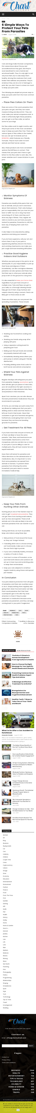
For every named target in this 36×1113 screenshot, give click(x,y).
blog (4, 840)
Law (4, 939)
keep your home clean (24, 280)
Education (6, 879)
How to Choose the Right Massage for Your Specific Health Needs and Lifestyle (23, 666)
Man (4, 947)
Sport (4, 988)
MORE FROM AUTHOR (23, 651)
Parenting (6, 967)
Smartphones (7, 986)
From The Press (8, 895)
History (5, 917)
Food (4, 892)
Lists (4, 945)
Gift (4, 906)
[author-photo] (18, 639)
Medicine (6, 953)
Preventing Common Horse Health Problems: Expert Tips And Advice (23, 675)
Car (4, 726)
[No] (34, 1107)
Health (6, 612)
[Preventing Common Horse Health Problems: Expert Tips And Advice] (6, 675)
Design (5, 870)
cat (20, 610)
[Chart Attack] (18, 6)
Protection (8, 615)
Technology (6, 997)
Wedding (5, 1008)
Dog (26, 610)
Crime (5, 862)
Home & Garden (8, 925)
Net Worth (6, 964)
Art (4, 838)
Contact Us (5, 1057)
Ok (18, 1110)
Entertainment (7, 881)
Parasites (15, 612)
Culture (5, 868)
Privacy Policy (6, 1060)
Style (4, 991)
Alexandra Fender (7, 735)
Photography (7, 972)
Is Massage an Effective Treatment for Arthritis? (22, 683)
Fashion (5, 887)
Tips (16, 615)
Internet (5, 931)
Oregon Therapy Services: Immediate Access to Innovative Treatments (22, 782)
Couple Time (7, 860)
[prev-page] (3, 708)
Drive (4, 873)
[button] (3, 14)
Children (5, 857)
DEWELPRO (5, 138)
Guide (5, 909)
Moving (5, 958)
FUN (4, 898)
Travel (5, 1002)
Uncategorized (7, 1005)
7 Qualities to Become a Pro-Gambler (26, 622)
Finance (5, 890)
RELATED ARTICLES (9, 651)
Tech (4, 994)
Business (6, 843)
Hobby (5, 920)
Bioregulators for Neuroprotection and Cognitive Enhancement (22, 693)
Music (5, 961)
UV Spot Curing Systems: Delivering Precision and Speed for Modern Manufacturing (23, 764)
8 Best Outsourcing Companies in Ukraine (9, 622)
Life (4, 942)
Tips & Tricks (7, 999)
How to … (6, 928)
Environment (7, 884)
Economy (6, 876)
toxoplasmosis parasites (19, 514)
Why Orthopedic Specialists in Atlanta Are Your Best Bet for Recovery (21, 801)
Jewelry (5, 934)
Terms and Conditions (9, 1062)
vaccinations (24, 382)
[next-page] (6, 708)
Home (3, 18)
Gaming (5, 903)
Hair (4, 912)
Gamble (5, 901)
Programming (7, 977)
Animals (12, 610)
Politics (5, 975)
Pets (8, 18)
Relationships (7, 980)
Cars (4, 851)
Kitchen (5, 936)
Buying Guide (7, 846)
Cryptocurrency (7, 865)
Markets (5, 950)
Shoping (5, 983)
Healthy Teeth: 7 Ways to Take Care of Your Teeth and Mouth (22, 701)
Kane (5, 34)
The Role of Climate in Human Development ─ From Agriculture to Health (23, 657)
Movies (5, 956)
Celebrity (5, 854)
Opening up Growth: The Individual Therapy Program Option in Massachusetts (23, 792)
